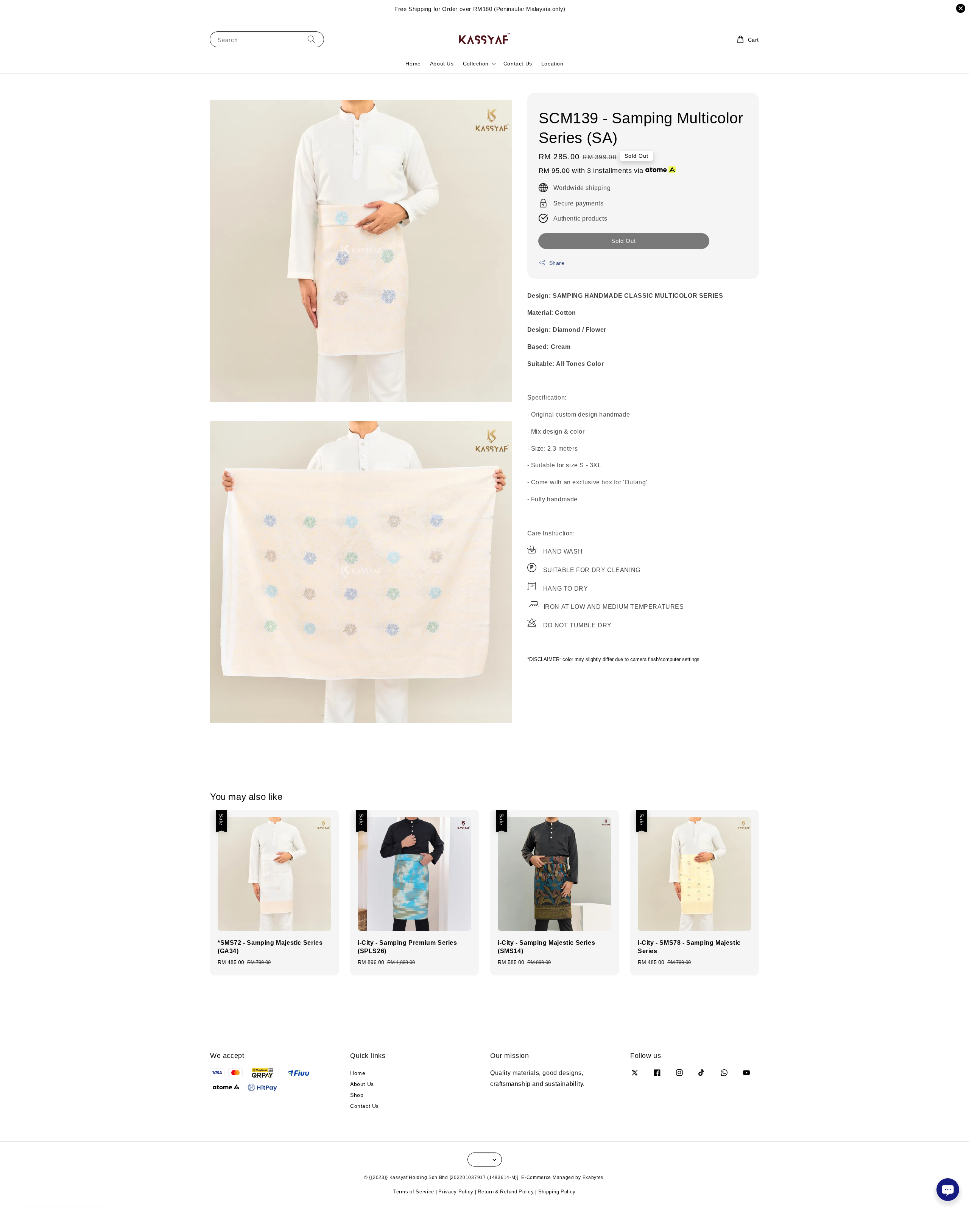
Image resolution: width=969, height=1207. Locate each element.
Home (413, 63)
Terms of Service (413, 1191)
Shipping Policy (557, 1191)
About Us (442, 63)
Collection (476, 63)
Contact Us (517, 63)
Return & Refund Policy (506, 1191)
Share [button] (557, 262)
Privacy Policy (456, 1191)
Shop (356, 1094)
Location (552, 63)
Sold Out (623, 240)
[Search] (311, 39)
